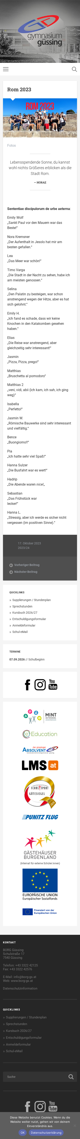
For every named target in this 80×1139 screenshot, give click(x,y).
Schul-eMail (20, 632)
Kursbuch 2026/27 (24, 612)
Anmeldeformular (23, 625)
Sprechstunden (22, 606)
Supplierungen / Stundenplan (31, 600)
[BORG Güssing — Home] (40, 31)
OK (23, 1132)
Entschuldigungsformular (29, 619)
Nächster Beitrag (25, 571)
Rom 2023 (19, 89)
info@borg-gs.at (25, 977)
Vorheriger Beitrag (26, 565)
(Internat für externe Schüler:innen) (40, 863)
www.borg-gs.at (22, 981)
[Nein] (75, 1125)
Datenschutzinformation (20, 988)
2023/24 (23, 548)
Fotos (11, 145)
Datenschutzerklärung (46, 1132)
